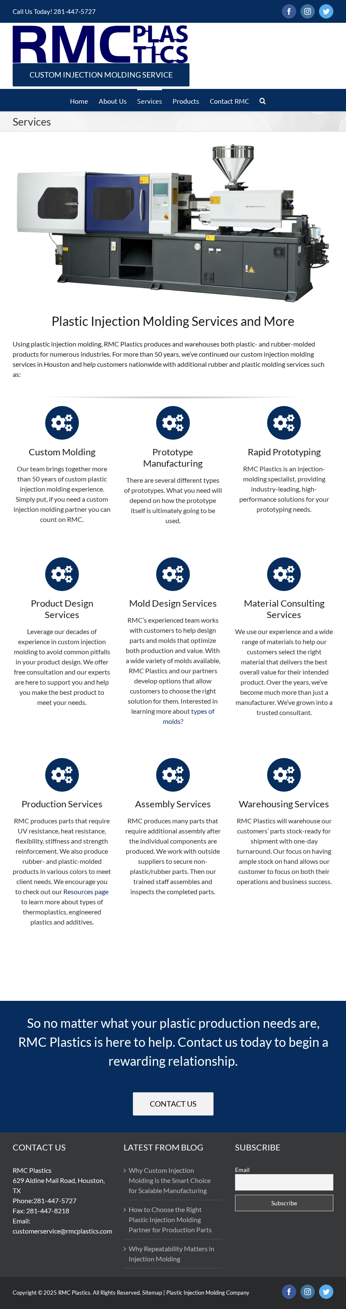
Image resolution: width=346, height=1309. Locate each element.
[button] (263, 100)
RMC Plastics (74, 1292)
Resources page (85, 891)
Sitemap (152, 1292)
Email (242, 1169)
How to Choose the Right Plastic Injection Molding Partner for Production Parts (170, 1219)
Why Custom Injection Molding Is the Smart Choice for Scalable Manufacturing (170, 1180)
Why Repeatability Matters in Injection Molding (171, 1253)
